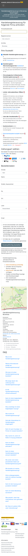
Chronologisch (20, 88)
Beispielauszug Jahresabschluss (10, 109)
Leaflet (13, 309)
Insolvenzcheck (9, 126)
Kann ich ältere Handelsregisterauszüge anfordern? (12, 444)
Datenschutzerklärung (7, 546)
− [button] (3, 291)
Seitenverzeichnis (6, 550)
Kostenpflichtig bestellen (11, 245)
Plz (2, 191)
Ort (2, 198)
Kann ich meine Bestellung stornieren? (13, 491)
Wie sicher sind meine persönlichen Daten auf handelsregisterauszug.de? (13, 461)
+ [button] (3, 289)
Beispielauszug (10, 60)
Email (2, 218)
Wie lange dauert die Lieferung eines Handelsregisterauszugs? (12, 382)
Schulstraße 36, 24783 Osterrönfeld (11, 333)
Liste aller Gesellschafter (13, 116)
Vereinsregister (5, 533)
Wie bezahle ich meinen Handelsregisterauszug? (12, 469)
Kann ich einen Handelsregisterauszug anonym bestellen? (12, 453)
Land (2, 205)
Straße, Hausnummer (7, 184)
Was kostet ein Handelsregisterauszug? (12, 414)
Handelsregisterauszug (12, 2)
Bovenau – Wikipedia (10, 347)
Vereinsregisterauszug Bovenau (13, 349)
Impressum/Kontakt (7, 542)
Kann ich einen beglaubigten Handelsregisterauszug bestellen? (13, 400)
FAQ (16, 532)
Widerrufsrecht (7, 241)
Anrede (3, 170)
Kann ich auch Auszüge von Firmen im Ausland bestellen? (14, 430)
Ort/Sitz (3, 43)
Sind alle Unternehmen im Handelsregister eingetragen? (12, 422)
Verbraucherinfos (6, 544)
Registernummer (6, 36)
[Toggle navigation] (3, 5)
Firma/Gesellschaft (6, 29)
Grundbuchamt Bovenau (11, 345)
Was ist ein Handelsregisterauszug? (12, 357)
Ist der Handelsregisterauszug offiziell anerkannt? (12, 391)
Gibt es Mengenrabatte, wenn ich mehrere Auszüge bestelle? (13, 477)
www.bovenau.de (7, 336)
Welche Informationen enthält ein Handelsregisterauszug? (12, 365)
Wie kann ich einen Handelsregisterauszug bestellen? (12, 374)
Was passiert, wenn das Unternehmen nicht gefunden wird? (13, 499)
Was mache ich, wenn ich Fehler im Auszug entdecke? (13, 436)
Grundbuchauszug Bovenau (12, 343)
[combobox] (14, 31)
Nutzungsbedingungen (7, 548)
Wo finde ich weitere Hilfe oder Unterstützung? (13, 507)
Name (3, 177)
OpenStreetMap (19, 309)
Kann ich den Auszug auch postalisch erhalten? (13, 485)
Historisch (12, 88)
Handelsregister (19, 537)
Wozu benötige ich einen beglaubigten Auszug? (12, 407)
